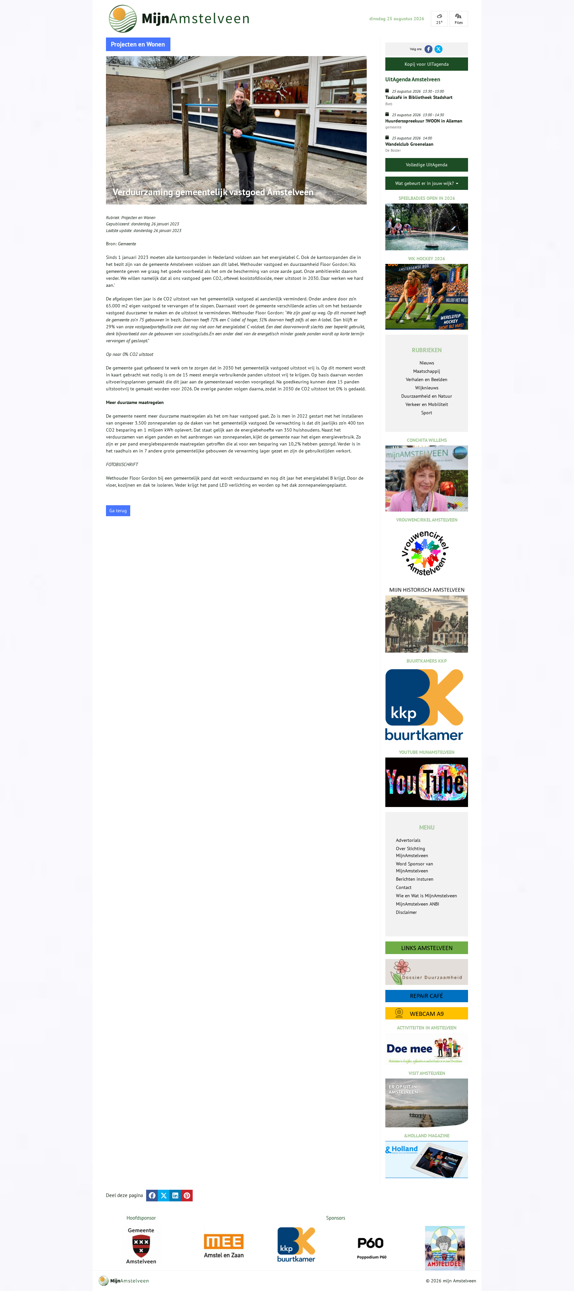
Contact (404, 887)
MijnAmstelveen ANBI (417, 904)
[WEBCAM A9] (426, 1013)
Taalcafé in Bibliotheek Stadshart (418, 97)
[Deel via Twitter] (163, 1195)
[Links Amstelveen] (426, 947)
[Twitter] (438, 49)
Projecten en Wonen (138, 217)
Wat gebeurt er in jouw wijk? (425, 183)
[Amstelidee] (446, 1248)
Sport (426, 413)
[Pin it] (187, 1195)
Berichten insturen (414, 879)
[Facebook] (428, 49)
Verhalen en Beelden (426, 379)
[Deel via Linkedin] (175, 1195)
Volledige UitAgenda (426, 165)
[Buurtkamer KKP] (299, 1244)
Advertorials (408, 840)
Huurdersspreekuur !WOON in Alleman (423, 121)
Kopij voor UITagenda (427, 64)
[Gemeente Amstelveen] (141, 1246)
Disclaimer (406, 912)
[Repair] (426, 996)
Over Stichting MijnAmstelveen (412, 852)
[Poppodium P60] (372, 1246)
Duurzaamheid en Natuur (426, 396)
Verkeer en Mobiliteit (427, 404)
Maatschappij (426, 371)
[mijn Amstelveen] (183, 19)
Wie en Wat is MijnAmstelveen (426, 896)
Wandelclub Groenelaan (409, 144)
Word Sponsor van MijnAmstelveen (414, 867)
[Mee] (225, 1246)
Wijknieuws (426, 388)
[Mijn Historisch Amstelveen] (426, 619)
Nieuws (427, 363)
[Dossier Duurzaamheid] (426, 972)
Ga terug (118, 511)
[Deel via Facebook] (152, 1195)
